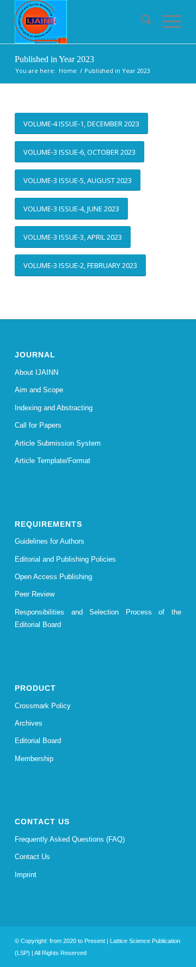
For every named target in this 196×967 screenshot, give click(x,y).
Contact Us (32, 857)
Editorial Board (38, 741)
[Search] (140, 22)
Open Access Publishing (53, 577)
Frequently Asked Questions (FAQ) (70, 839)
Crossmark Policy (43, 706)
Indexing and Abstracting (54, 408)
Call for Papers (38, 425)
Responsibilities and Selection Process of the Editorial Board (98, 618)
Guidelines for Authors (49, 541)
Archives (28, 723)
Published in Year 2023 (54, 59)
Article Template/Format (52, 461)
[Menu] (166, 22)
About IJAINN (36, 372)
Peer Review (34, 594)
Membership (34, 759)
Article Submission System (58, 443)
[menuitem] (140, 22)
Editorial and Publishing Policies (65, 559)
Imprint (25, 875)
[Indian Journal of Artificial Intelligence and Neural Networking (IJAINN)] (81, 22)
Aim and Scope (39, 390)
